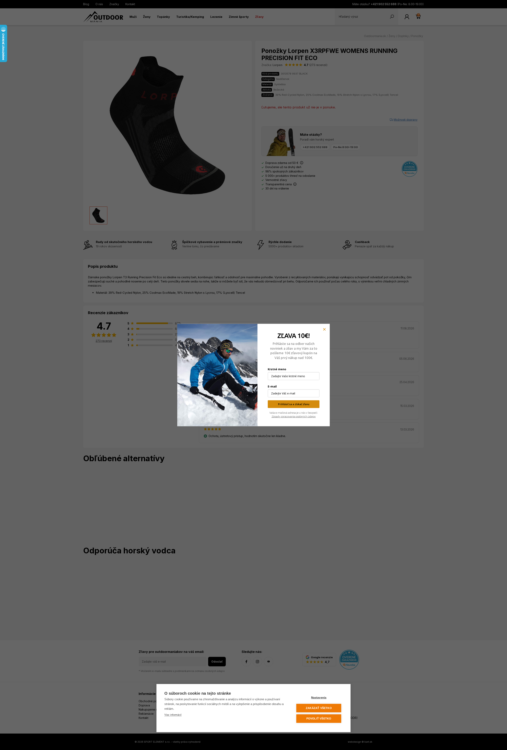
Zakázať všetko (319, 708)
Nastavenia (319, 697)
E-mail (272, 386)
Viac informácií (173, 714)
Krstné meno (277, 369)
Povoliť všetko (318, 718)
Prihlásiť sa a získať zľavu (293, 404)
